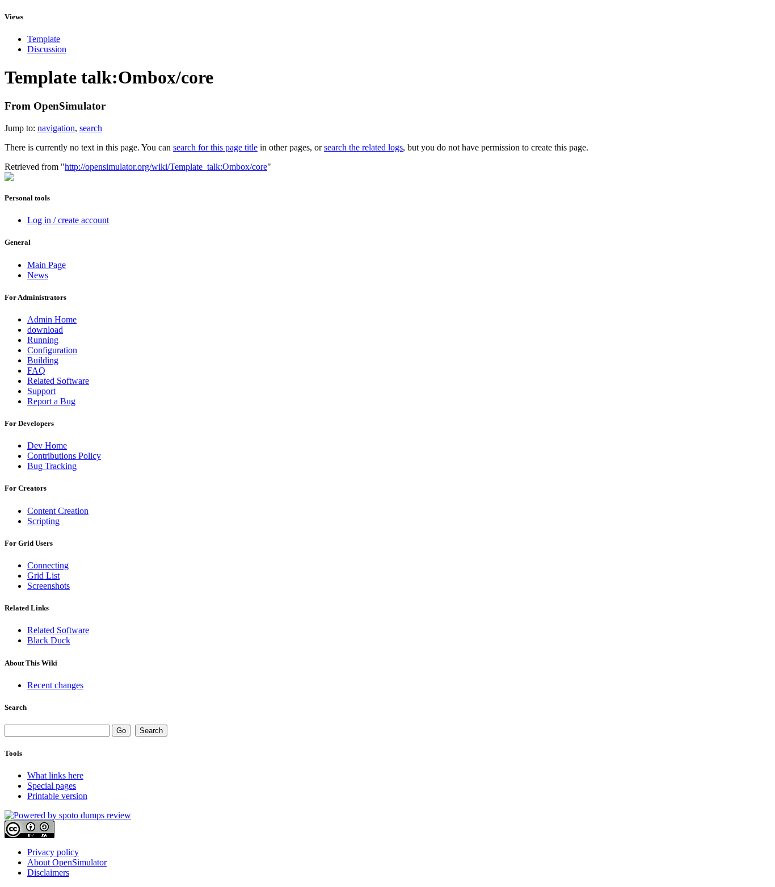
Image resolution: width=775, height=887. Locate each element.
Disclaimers (48, 872)
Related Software (58, 381)
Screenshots (48, 586)
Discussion (46, 49)
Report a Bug (51, 401)
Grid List (43, 575)
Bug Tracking (52, 466)
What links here (55, 775)
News (37, 275)
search (90, 128)
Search (16, 707)
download (45, 329)
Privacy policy (53, 852)
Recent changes (55, 685)
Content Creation (58, 511)
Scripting (43, 521)
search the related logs (363, 147)
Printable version (57, 796)
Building (42, 360)
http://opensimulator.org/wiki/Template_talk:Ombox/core (166, 166)
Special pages (51, 785)
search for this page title (215, 147)
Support (41, 391)
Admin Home (52, 319)
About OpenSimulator (67, 862)
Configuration (52, 350)
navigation (56, 128)
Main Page (46, 265)
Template (43, 39)
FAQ (36, 370)
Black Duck (48, 640)
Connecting (48, 565)
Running (42, 340)
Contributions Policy (64, 456)
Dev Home (47, 445)
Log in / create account (68, 220)
